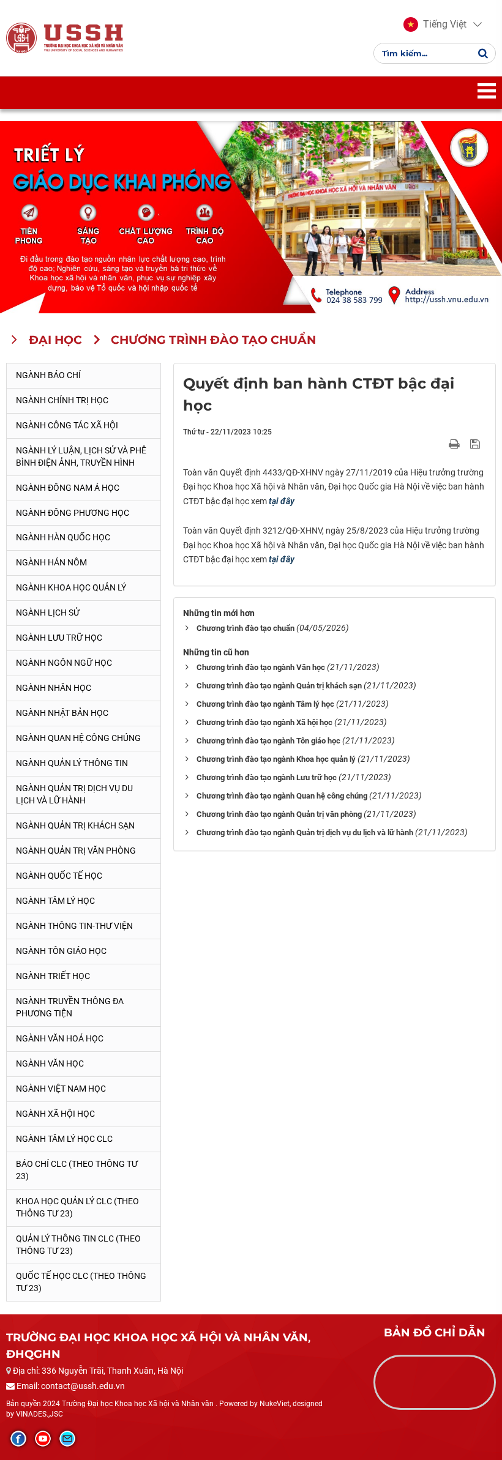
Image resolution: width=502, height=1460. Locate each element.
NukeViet (275, 1403)
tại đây (281, 501)
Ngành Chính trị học (62, 400)
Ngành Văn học (50, 1063)
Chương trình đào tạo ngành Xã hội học (264, 722)
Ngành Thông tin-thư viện (74, 926)
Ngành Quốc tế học (59, 876)
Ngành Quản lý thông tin (72, 763)
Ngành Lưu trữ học (59, 637)
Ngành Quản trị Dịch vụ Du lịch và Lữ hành (74, 794)
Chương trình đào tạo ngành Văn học (261, 667)
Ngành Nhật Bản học (62, 713)
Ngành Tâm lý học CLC (64, 1139)
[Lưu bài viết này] (476, 444)
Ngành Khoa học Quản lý (71, 587)
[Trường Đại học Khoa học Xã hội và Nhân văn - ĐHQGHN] (21, 37)
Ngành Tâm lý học (55, 901)
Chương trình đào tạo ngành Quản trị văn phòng (279, 814)
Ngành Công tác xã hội (67, 425)
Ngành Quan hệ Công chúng (78, 738)
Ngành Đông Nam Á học (67, 488)
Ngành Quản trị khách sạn (75, 825)
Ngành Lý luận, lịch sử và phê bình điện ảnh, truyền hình (81, 456)
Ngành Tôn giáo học (61, 951)
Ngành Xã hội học (55, 1114)
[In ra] (455, 444)
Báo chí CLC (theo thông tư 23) (77, 1170)
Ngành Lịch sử (48, 612)
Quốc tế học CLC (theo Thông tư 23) (81, 1282)
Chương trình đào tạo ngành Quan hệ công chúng (282, 795)
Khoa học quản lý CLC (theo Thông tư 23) (77, 1207)
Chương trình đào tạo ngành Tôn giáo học (268, 740)
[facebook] (18, 1438)
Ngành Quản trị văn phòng (76, 850)
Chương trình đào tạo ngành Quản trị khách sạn (279, 685)
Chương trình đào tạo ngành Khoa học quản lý (276, 759)
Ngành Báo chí (48, 375)
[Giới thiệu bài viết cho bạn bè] (440, 444)
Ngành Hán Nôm (51, 562)
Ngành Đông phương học (72, 513)
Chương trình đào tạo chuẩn (245, 628)
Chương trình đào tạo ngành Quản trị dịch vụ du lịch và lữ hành (305, 832)
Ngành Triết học (53, 976)
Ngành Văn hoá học (59, 1038)
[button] (434, 24)
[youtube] (43, 1438)
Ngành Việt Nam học (61, 1088)
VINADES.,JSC (39, 1414)
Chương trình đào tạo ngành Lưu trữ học (267, 777)
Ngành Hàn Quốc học (63, 537)
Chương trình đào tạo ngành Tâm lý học (265, 704)
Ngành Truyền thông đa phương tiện (70, 1007)
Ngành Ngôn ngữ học (64, 663)
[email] (67, 1438)
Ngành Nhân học (53, 688)
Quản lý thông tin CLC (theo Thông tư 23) (78, 1245)
